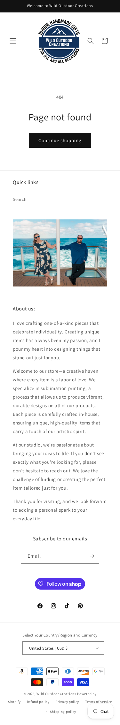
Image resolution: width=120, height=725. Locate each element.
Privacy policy (67, 701)
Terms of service (98, 701)
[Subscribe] (92, 556)
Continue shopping (60, 140)
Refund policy (38, 701)
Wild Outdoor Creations (56, 693)
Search (20, 199)
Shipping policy (63, 711)
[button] (13, 41)
